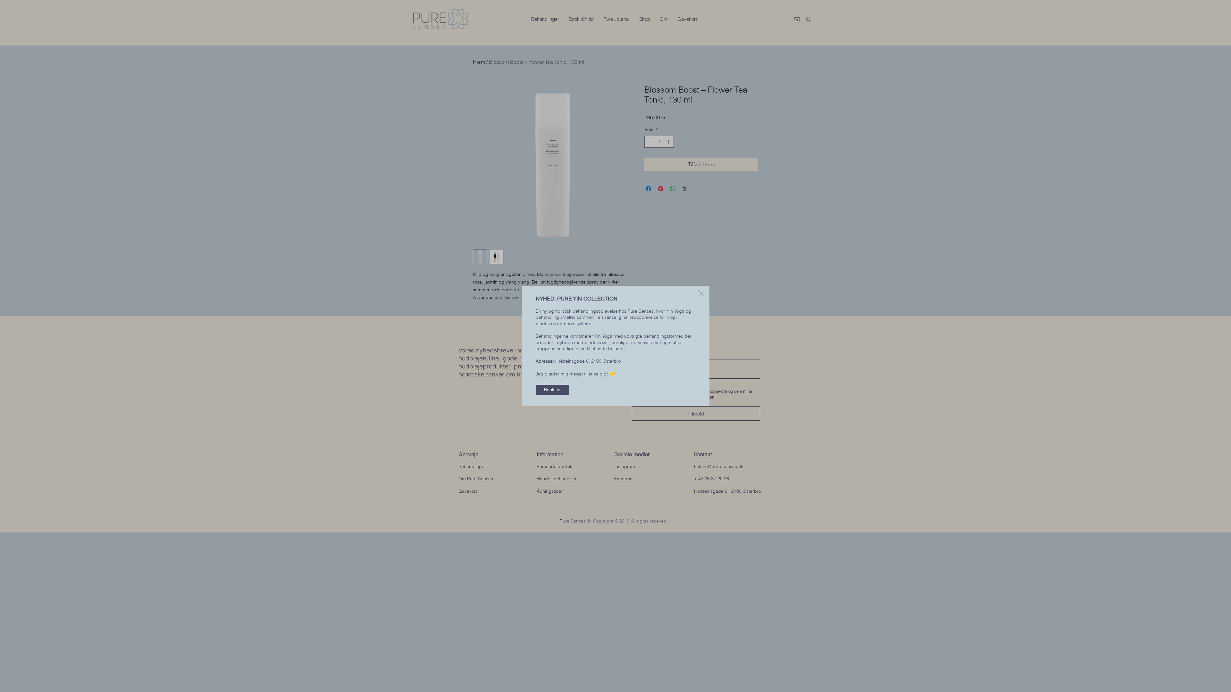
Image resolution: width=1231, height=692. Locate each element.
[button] (701, 293)
